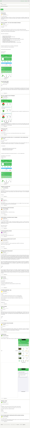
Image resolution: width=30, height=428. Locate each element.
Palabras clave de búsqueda (4, 6)
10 (13, 424)
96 (21, 424)
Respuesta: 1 (5, 20)
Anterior (2, 424)
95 (20, 424)
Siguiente (24, 424)
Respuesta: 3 (5, 78)
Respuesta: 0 (5, 412)
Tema (1, 3)
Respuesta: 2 (5, 93)
